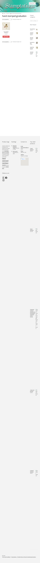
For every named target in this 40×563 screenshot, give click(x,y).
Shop (5, 8)
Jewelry (4, 165)
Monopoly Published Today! (15, 147)
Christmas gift (4, 154)
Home (4, 13)
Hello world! (15, 151)
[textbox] (34, 21)
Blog (5, 11)
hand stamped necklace (5, 160)
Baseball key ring (5, 147)
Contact (18, 8)
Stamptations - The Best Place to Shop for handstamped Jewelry (23, 557)
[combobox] (34, 20)
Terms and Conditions (6, 557)
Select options (6, 36)
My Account (13, 11)
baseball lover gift (4, 148)
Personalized (4, 166)
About (12, 8)
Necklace (7, 165)
